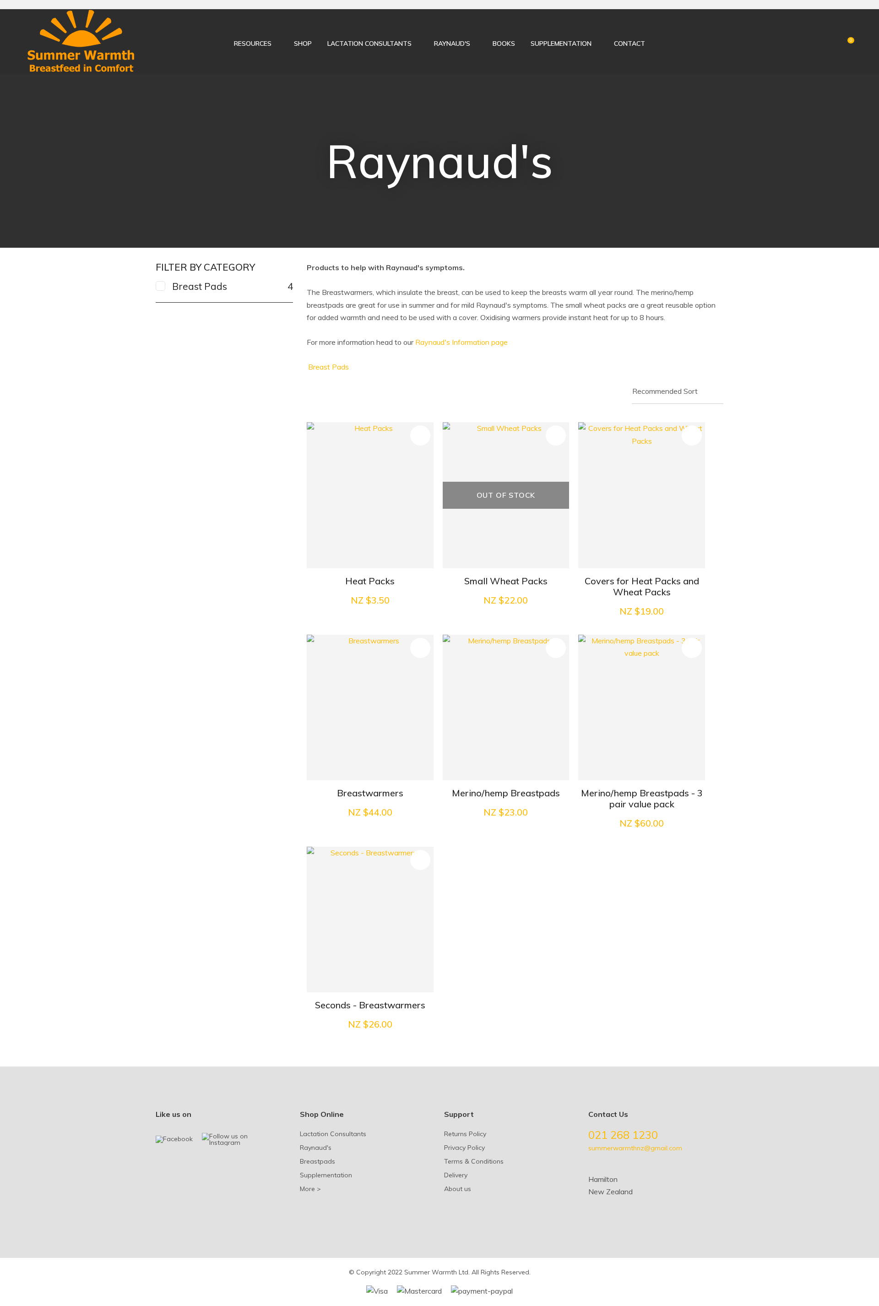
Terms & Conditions (474, 1161)
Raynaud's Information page (461, 342)
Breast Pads (328, 366)
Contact (629, 43)
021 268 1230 (623, 1135)
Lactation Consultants (369, 43)
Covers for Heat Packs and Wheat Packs (642, 586)
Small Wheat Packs (506, 581)
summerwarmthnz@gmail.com (635, 1148)
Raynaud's (452, 43)
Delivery (455, 1175)
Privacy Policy (464, 1147)
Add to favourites (420, 435)
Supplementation (561, 43)
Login (814, 41)
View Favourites (829, 43)
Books (504, 43)
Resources (252, 43)
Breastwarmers (370, 793)
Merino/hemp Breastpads (506, 793)
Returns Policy (465, 1134)
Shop (303, 43)
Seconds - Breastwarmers (370, 1005)
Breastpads (317, 1161)
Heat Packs (370, 581)
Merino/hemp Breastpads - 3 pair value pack (642, 798)
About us (457, 1189)
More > (310, 1189)
